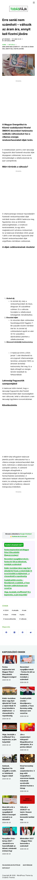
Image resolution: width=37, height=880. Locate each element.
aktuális (15, 610)
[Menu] (34, 3)
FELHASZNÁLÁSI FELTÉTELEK (11, 865)
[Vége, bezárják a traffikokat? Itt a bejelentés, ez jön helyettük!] (9, 727)
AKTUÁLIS (7, 40)
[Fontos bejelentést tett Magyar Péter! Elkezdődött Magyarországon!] (9, 659)
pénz (22, 614)
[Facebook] (6, 632)
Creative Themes (8, 877)
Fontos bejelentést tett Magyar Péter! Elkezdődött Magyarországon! (16, 552)
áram (5, 614)
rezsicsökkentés (9, 619)
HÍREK (13, 40)
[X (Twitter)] (14, 632)
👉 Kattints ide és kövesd (18, 536)
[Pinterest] (22, 632)
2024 (5, 610)
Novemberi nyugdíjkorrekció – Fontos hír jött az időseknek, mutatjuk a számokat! (16, 561)
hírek (14, 614)
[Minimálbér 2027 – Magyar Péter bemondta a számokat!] (27, 831)
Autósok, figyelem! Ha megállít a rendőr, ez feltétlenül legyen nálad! (9, 771)
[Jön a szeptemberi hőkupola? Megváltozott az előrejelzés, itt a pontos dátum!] (27, 727)
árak (24, 610)
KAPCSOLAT (6, 868)
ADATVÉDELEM (27, 865)
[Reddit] (31, 632)
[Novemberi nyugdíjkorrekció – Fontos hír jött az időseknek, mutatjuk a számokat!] (27, 659)
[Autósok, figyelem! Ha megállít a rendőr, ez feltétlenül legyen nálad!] (9, 758)
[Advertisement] (18, 101)
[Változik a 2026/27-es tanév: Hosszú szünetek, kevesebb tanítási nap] (27, 799)
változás (23, 619)
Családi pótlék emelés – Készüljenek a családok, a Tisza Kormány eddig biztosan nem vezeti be (27, 705)
